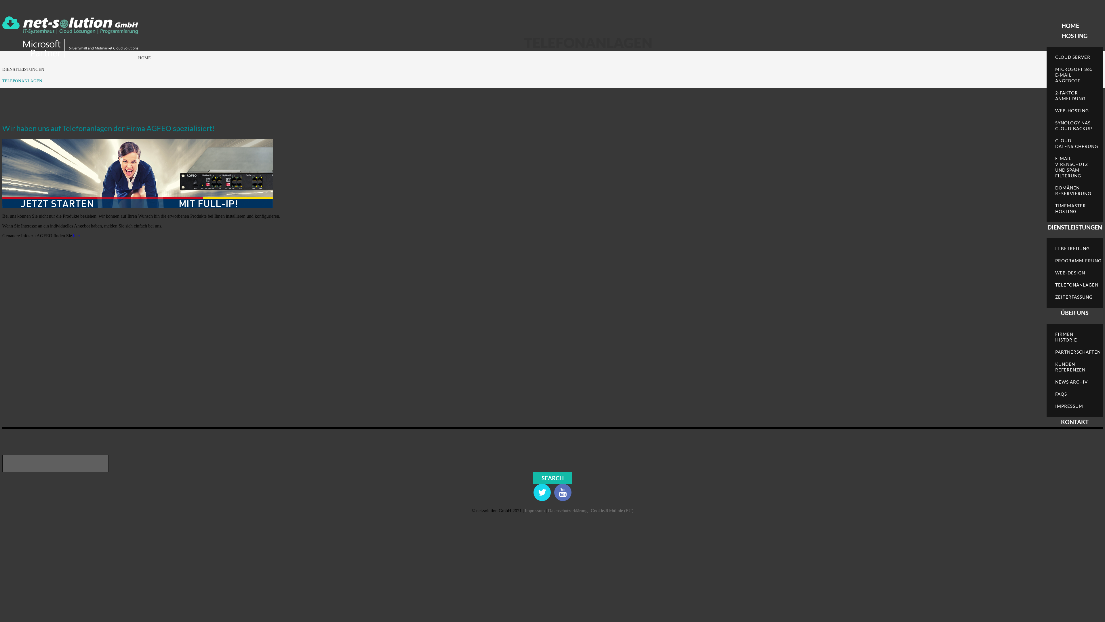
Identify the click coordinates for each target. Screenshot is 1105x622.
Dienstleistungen (1074, 227)
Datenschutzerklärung (568, 510)
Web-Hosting (1072, 110)
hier (76, 235)
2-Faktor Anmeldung (1070, 95)
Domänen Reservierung (1073, 190)
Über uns (1075, 312)
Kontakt (1075, 421)
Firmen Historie (1066, 336)
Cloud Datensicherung (1076, 143)
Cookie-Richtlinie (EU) (612, 510)
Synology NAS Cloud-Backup (1073, 125)
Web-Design (1070, 272)
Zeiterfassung (1074, 296)
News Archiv (1071, 381)
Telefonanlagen (1076, 284)
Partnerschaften (1078, 351)
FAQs (1061, 394)
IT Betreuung (1072, 248)
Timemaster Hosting (1070, 208)
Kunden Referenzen (1070, 366)
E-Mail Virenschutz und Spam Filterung (1071, 167)
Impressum (1069, 406)
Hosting (1074, 35)
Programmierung (1078, 260)
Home (1070, 25)
